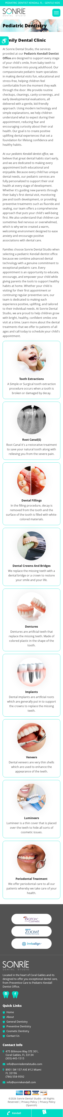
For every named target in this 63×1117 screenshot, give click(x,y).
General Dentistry (17, 1021)
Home (10, 1012)
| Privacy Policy (28, 1102)
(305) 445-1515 (15, 1058)
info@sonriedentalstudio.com (24, 1064)
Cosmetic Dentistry (17, 1031)
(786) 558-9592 (15, 1076)
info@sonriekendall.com (21, 1082)
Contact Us (12, 1035)
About (10, 1017)
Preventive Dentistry (18, 1026)
